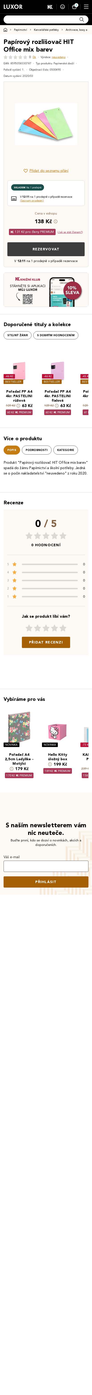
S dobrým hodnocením (56, 335)
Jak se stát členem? (70, 232)
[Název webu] (13, 6)
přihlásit (46, 882)
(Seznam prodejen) (32, 200)
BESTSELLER (13, 381)
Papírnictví (20, 29)
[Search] (81, 19)
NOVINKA (11, 744)
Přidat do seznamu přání (49, 171)
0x (34, 57)
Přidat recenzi (46, 642)
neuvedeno (58, 57)
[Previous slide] (14, 124)
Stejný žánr (17, 335)
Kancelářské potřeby (46, 29)
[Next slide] (77, 124)
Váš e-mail (12, 857)
